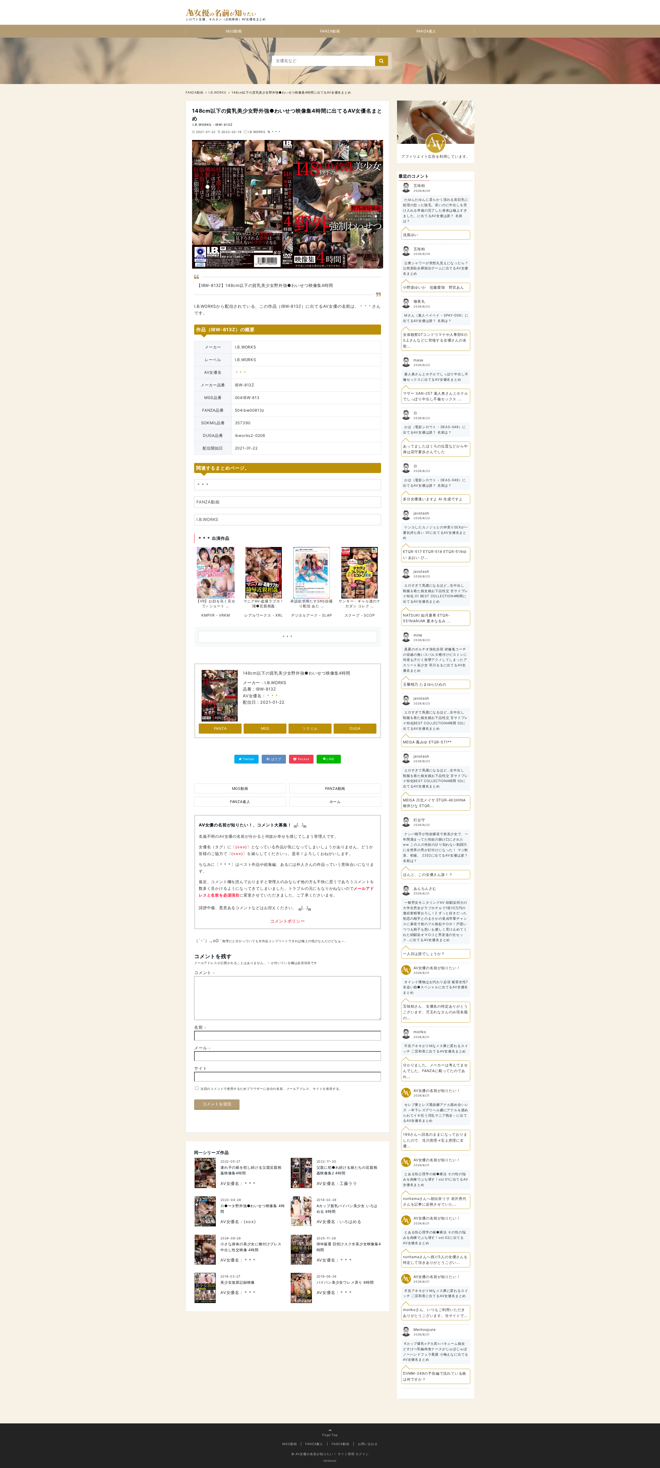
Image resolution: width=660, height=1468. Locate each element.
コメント (204, 972)
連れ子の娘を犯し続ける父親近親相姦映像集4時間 (251, 1170)
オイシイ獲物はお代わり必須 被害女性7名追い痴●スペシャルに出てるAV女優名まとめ (435, 987)
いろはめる (350, 1221)
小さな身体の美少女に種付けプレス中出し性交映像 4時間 (251, 1247)
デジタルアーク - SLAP (311, 615)
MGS (265, 728)
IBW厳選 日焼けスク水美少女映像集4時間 (349, 1247)
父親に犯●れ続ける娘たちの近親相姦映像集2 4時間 (347, 1170)
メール (202, 1047)
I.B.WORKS (256, 132)
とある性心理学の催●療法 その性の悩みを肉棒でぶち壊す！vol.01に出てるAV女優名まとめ (435, 1179)
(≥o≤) (241, 847)
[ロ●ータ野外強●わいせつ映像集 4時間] (205, 1211)
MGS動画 (234, 31)
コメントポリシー (287, 921)
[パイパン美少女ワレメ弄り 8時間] (301, 1288)
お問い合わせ (368, 1444)
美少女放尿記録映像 (237, 1282)
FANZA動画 (330, 31)
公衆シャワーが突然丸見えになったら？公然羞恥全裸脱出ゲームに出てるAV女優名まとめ (435, 268)
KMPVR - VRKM (215, 615)
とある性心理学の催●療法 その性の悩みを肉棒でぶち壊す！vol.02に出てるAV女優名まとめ (434, 1237)
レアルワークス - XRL (263, 615)
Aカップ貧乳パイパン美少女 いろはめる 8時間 (347, 1209)
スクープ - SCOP (359, 615)
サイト (200, 1068)
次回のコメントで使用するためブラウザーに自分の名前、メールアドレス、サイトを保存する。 (271, 1089)
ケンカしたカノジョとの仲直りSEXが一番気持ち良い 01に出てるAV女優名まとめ (435, 532)
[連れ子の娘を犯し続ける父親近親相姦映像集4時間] (205, 1173)
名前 (200, 1027)
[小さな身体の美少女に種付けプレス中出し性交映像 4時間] (205, 1250)
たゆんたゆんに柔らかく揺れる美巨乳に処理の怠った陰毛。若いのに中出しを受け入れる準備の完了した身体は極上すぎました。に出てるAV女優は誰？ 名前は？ (435, 210)
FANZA (220, 728)
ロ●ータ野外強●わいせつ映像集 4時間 (252, 1209)
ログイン (362, 1454)
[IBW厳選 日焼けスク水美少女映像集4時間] (301, 1250)
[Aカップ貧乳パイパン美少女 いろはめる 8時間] (301, 1211)
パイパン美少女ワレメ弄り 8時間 (345, 1282)
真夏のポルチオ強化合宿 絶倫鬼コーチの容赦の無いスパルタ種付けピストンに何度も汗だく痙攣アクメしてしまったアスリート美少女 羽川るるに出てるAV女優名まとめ (435, 660)
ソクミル (310, 728)
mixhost (330, 1461)
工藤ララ (348, 1183)
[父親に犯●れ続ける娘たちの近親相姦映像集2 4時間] (301, 1173)
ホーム (335, 801)
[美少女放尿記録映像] (205, 1288)
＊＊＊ (276, 132)
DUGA (355, 728)
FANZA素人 (426, 31)
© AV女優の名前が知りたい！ (314, 1454)
